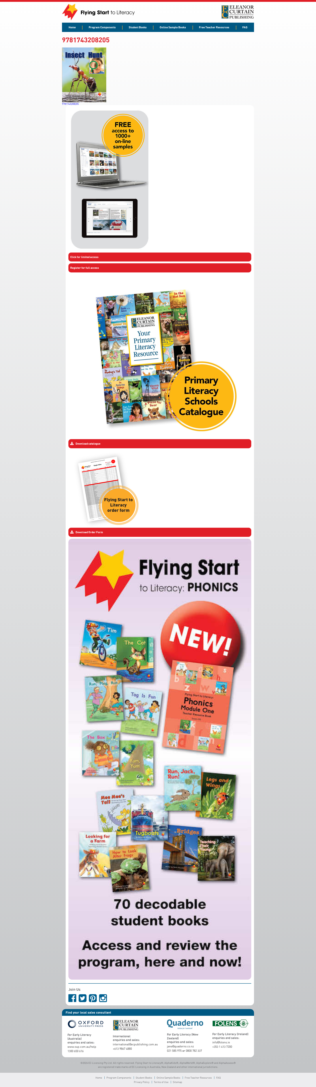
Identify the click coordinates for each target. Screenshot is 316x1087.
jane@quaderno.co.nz (180, 1046)
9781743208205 (70, 103)
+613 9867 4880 (122, 1048)
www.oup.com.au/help (81, 1046)
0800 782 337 (194, 1050)
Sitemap (177, 1082)
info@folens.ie (221, 1042)
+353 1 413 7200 (222, 1046)
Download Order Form (89, 532)
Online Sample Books (173, 27)
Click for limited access (84, 257)
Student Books (138, 27)
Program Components (102, 27)
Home (72, 27)
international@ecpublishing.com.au (135, 1044)
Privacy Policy (141, 1082)
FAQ (244, 27)
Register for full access (84, 267)
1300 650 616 (75, 1051)
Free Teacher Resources (214, 27)
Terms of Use (161, 1082)
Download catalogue (88, 443)
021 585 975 (174, 1050)
